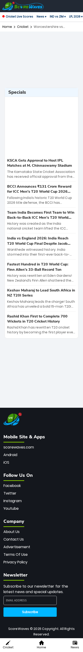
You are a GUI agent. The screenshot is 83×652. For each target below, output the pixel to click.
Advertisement (16, 547)
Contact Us (13, 539)
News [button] (75, 647)
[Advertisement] (41, 56)
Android (10, 455)
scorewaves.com (18, 447)
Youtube (11, 508)
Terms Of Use (15, 554)
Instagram (12, 501)
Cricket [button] (8, 647)
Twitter (9, 493)
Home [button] (41, 647)
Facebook (12, 485)
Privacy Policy (15, 562)
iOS (6, 462)
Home (7, 26)
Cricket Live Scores (19, 16)
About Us (11, 531)
